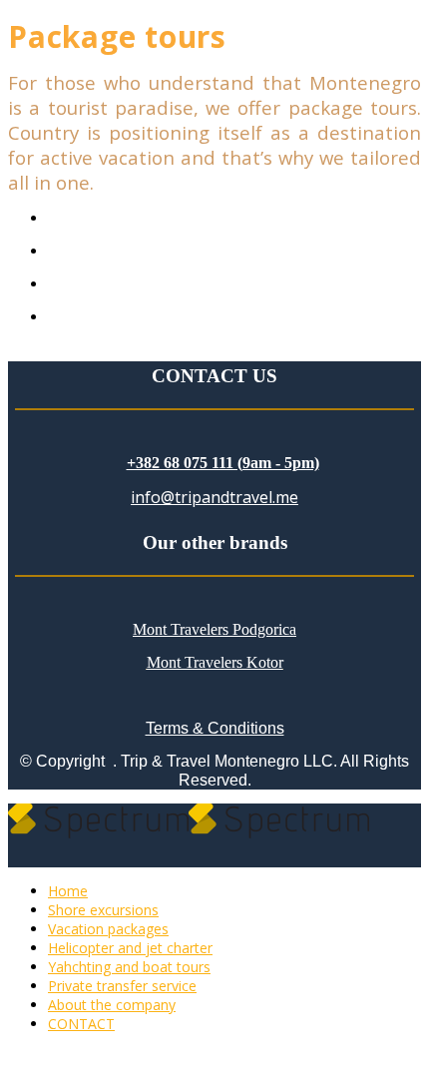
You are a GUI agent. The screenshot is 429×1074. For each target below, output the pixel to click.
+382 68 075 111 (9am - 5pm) (223, 462)
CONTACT (81, 1023)
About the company (112, 1004)
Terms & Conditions (215, 728)
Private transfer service (122, 985)
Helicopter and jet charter (130, 947)
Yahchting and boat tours (129, 966)
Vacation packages (108, 928)
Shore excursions (103, 909)
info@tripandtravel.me (214, 497)
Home (68, 890)
